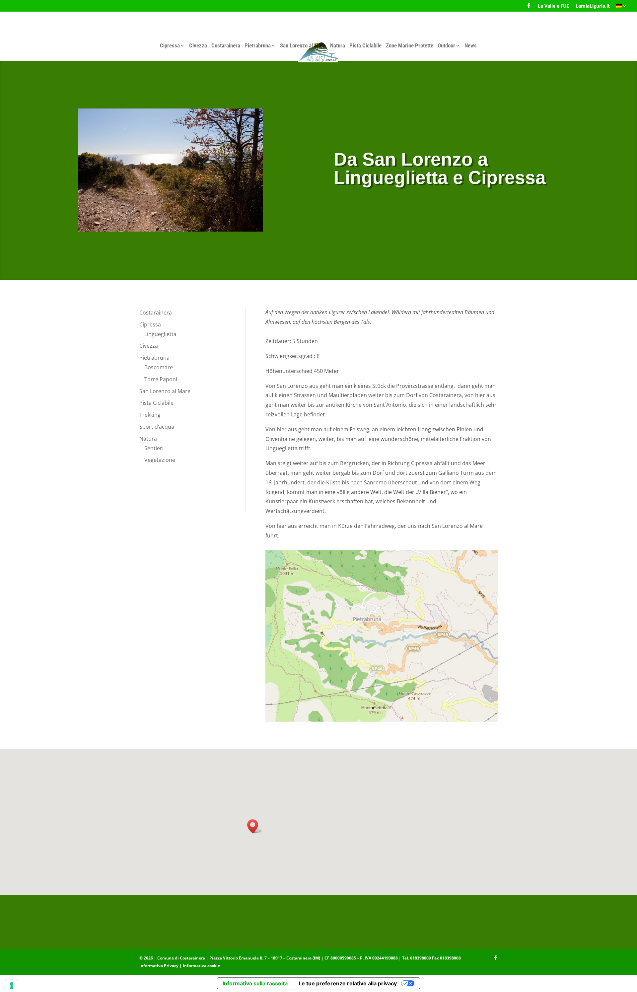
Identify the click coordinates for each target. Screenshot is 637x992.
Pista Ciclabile (365, 45)
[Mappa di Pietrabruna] (381, 720)
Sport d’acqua (156, 426)
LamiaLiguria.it (593, 6)
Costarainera (225, 45)
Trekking (150, 414)
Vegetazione (159, 459)
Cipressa (170, 45)
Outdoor (446, 45)
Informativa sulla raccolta (255, 983)
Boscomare (158, 367)
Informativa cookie (201, 965)
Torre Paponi (160, 379)
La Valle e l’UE (553, 6)
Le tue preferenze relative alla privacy (348, 983)
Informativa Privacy (158, 965)
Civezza (198, 45)
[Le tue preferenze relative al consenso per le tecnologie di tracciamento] (11, 985)
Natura (337, 45)
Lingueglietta (160, 334)
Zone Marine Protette (409, 45)
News (470, 45)
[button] (254, 826)
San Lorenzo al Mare (303, 45)
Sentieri (154, 448)
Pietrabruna (258, 45)
